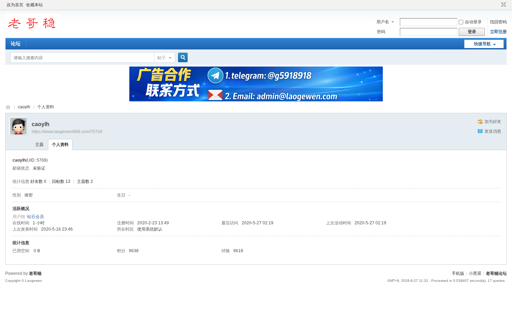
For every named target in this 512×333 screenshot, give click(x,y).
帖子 (161, 57)
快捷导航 (482, 43)
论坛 (16, 43)
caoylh (24, 106)
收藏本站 (34, 4)
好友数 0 (38, 181)
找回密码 (498, 22)
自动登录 (473, 22)
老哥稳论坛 (8, 107)
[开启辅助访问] (497, 5)
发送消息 (492, 131)
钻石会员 (35, 216)
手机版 (458, 273)
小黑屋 (475, 273)
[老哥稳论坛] (32, 33)
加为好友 (492, 121)
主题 (39, 144)
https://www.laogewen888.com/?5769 (67, 131)
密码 (381, 31)
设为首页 (15, 4)
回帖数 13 (61, 181)
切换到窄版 (503, 5)
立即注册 (498, 31)
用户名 (383, 22)
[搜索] (181, 58)
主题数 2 (85, 181)
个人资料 (60, 144)
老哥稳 (35, 273)
